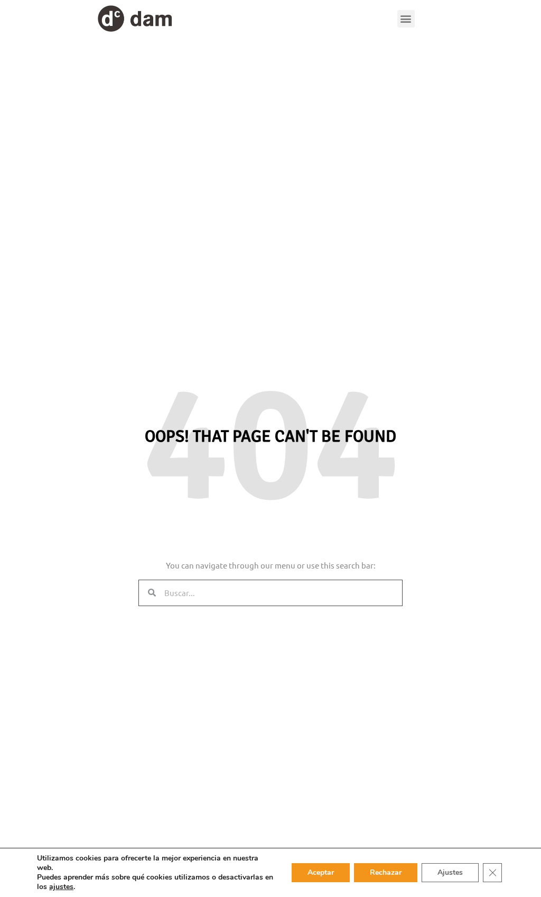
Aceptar (320, 872)
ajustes (61, 887)
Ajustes (450, 872)
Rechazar (386, 872)
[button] (406, 19)
